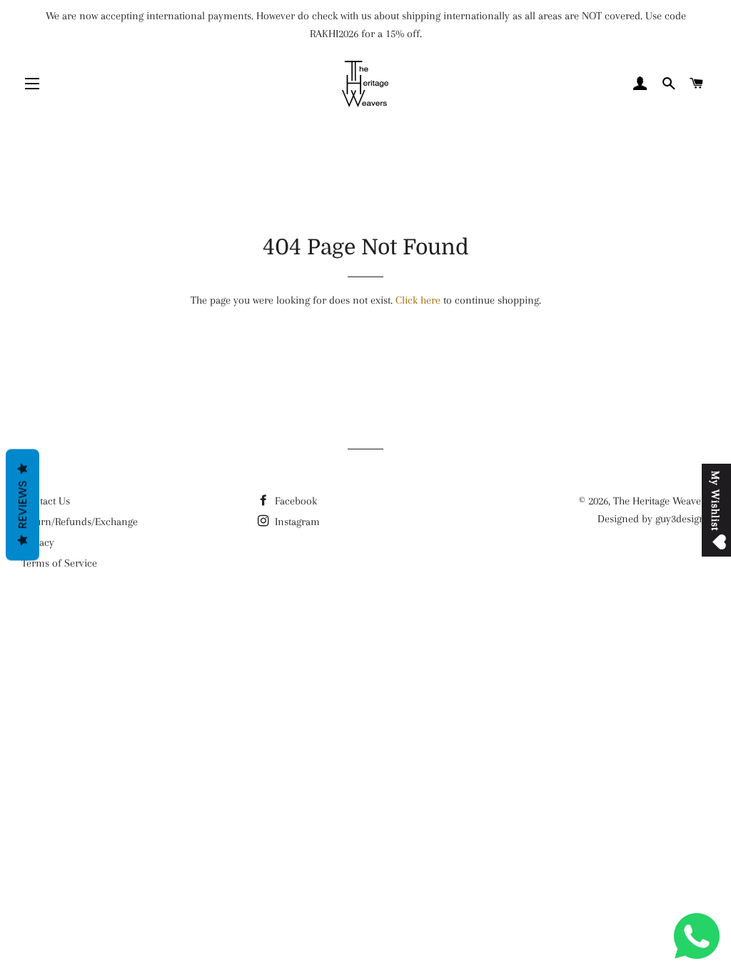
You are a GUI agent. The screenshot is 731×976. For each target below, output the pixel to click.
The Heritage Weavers (661, 500)
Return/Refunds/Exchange (79, 521)
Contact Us (45, 500)
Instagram (296, 521)
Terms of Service (59, 563)
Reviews (22, 505)
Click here (417, 300)
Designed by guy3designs (654, 518)
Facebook (294, 500)
